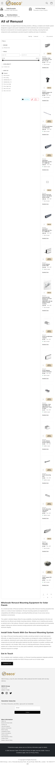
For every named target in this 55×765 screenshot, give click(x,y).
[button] (47, 3)
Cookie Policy (4, 738)
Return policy (4, 729)
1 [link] (43, 594)
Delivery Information (6, 728)
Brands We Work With (6, 722)
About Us (3, 721)
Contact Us (4, 724)
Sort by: (30, 36)
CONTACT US (7, 663)
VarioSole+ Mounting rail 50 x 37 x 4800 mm (47, 162)
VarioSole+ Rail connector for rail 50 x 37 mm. (47, 59)
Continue (27, 712)
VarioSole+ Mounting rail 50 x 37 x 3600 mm (47, 230)
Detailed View (45, 67)
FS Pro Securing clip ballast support (46, 510)
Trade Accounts (11, 8)
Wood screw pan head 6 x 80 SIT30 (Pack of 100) (47, 196)
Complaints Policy (5, 731)
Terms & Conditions (6, 733)
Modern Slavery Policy (6, 740)
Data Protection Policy (6, 736)
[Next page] (51, 597)
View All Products (5, 726)
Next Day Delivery (12, 14)
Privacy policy (4, 734)
